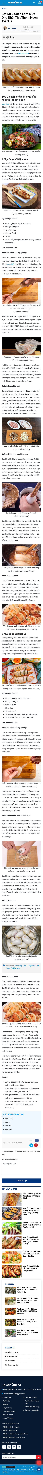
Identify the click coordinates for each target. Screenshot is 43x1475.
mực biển (10, 264)
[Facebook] (37, 1140)
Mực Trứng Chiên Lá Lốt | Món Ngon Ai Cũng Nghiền (31, 1268)
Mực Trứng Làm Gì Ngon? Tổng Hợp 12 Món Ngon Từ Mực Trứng (31, 1240)
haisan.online (23, 53)
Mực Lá (7, 1122)
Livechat (39, 1469)
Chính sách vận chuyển (11, 1427)
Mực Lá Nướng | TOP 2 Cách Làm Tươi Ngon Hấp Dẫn (32, 1196)
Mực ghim (8, 1129)
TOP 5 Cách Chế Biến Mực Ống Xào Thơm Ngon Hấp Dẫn (31, 1254)
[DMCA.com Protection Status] (8, 1467)
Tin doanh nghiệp (11, 1365)
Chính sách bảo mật (10, 1430)
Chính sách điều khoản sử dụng (14, 1437)
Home (4, 8)
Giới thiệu (6, 1401)
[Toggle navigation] (4, 2)
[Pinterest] (36, 1145)
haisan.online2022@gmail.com (14, 1394)
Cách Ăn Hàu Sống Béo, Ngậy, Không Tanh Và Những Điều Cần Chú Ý (27, 1333)
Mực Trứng (9, 1119)
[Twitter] (31, 1145)
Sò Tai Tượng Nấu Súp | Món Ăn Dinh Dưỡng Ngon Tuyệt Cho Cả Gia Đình (27, 1300)
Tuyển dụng (7, 1408)
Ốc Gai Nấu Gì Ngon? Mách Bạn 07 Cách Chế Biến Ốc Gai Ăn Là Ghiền (27, 1290)
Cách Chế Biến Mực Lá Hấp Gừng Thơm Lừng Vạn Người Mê (32, 1225)
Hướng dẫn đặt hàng (32, 1407)
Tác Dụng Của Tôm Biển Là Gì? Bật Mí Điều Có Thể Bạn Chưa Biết (27, 1311)
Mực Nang (8, 1126)
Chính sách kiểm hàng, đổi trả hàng (15, 1434)
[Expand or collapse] (38, 37)
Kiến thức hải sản (11, 1356)
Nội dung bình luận (10, 1159)
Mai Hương (12, 28)
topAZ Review (8, 1418)
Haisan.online (15, 3)
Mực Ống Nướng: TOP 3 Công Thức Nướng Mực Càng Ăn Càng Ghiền (32, 1211)
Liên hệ (5, 1404)
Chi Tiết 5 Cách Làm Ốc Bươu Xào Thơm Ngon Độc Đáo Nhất (27, 1322)
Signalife (11, 1384)
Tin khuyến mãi (10, 1361)
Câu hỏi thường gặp (12, 1352)
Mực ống (5, 104)
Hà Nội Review (8, 1415)
